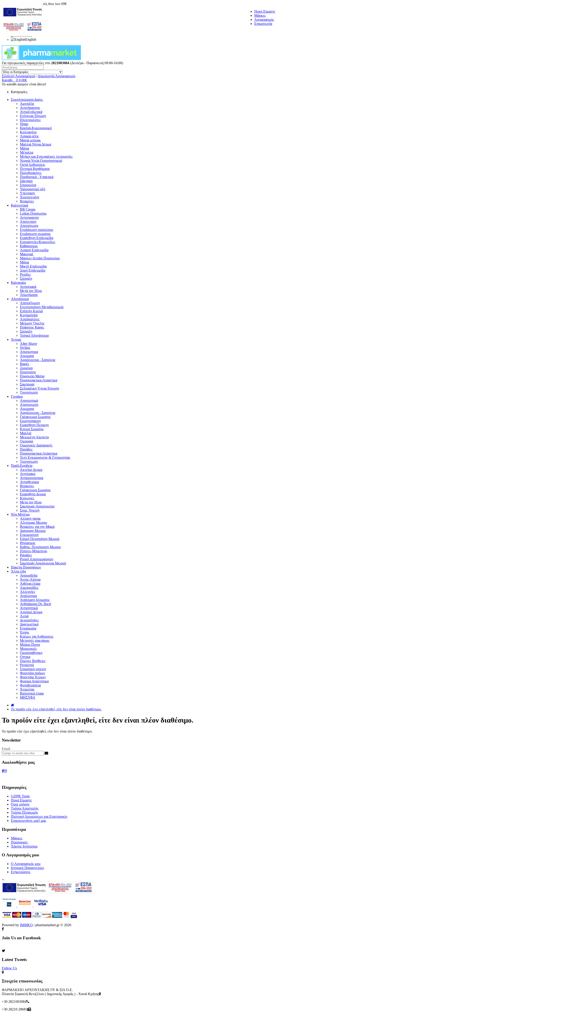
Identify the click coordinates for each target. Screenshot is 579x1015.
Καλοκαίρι (18, 282)
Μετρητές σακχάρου (34, 640)
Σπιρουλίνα (28, 185)
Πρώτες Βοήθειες (32, 661)
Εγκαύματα (28, 628)
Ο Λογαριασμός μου (25, 864)
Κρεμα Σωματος (32, 429)
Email (6, 749)
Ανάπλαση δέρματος (35, 600)
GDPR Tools (20, 796)
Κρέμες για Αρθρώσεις (36, 636)
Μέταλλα (26, 152)
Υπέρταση (27, 193)
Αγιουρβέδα (28, 575)
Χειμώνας (27, 689)
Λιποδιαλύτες (30, 319)
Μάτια (24, 148)
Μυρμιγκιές (28, 649)
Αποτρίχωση (29, 226)
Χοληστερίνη (29, 197)
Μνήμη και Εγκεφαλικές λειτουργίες (46, 156)
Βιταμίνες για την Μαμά (37, 527)
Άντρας (16, 339)
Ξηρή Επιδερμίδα (32, 270)
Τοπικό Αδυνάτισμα (34, 335)
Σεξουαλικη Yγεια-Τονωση (39, 388)
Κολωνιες (27, 498)
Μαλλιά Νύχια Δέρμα (35, 144)
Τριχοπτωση (29, 392)
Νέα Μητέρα (20, 514)
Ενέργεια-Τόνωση (33, 116)
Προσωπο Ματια (32, 376)
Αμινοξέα (27, 104)
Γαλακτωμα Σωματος (35, 417)
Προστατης (28, 372)
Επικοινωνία (263, 24)
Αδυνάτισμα (20, 299)
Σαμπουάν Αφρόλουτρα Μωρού (43, 563)
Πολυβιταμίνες (30, 173)
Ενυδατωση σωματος (35, 234)
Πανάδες (26, 449)
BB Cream (27, 209)
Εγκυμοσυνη (29, 535)
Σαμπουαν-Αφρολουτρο (37, 506)
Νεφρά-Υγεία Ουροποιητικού (41, 160)
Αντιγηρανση (29, 217)
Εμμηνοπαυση (30, 421)
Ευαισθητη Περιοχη (34, 425)
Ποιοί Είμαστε (264, 11)
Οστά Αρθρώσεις (32, 165)
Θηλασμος (27, 543)
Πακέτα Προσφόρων (26, 567)
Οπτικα (25, 657)
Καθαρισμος (29, 246)
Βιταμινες (27, 486)
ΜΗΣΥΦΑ (27, 697)
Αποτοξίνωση (30, 303)
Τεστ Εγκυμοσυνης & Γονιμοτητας (45, 457)
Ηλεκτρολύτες (30, 120)
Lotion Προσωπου (33, 213)
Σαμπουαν (27, 384)
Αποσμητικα (29, 352)
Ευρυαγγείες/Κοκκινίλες (37, 242)
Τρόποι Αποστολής (24, 808)
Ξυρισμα (26, 368)
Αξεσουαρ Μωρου (33, 522)
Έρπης (24, 632)
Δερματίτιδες (29, 620)
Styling (25, 348)
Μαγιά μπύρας (30, 140)
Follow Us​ (9, 968)
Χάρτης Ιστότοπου (24, 846)
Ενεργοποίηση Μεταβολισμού (42, 307)
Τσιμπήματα (29, 295)
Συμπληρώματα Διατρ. (27, 99)
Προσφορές (19, 842)
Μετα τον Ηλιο (31, 502)
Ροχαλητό (27, 665)
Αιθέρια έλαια (30, 583)
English (30, 39)
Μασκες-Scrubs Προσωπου (40, 258)
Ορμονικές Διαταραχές (36, 445)
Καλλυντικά (19, 205)
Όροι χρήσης (20, 804)
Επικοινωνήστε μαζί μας (28, 820)
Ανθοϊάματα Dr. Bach (35, 604)
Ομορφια (26, 441)
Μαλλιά (25, 433)
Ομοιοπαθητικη (31, 653)
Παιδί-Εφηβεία (21, 466)
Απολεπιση (28, 221)
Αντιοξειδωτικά (31, 112)
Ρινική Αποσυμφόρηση (36, 559)
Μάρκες (260, 15)
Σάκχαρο (26, 181)
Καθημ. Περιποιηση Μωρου (40, 547)
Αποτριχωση (29, 404)
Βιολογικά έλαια (32, 693)
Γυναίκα (17, 396)
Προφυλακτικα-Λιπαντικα (38, 380)
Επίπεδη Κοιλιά (31, 311)
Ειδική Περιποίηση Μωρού (39, 539)
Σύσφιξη (26, 278)
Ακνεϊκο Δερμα (31, 470)
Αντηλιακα (27, 474)
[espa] (22, 35)
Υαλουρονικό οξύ (32, 189)
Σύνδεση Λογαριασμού (18, 76)
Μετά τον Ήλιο (31, 291)
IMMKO (26, 925)
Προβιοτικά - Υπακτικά (36, 177)
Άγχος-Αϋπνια (30, 579)
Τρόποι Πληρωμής (24, 812)
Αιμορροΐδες (29, 588)
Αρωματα (27, 356)
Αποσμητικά (29, 400)
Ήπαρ (24, 124)
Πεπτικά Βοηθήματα (35, 169)
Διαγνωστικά (29, 624)
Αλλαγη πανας (30, 518)
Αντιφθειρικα (29, 482)
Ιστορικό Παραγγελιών (27, 868)
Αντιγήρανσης (30, 108)
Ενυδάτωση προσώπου (36, 230)
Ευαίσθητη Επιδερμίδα (36, 238)
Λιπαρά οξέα (29, 136)
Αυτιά (24, 616)
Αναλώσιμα (28, 596)
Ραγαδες (26, 555)
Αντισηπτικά (29, 608)
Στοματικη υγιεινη (33, 669)
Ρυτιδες (25, 274)
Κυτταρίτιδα (29, 315)
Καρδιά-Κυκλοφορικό (36, 128)
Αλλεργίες (27, 592)
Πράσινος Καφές (32, 327)
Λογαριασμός (264, 19)
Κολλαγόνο (28, 132)
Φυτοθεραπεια (30, 685)
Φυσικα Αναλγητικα (34, 681)
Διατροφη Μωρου (33, 531)
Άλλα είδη (18, 571)
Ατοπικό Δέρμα (31, 612)
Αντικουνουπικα (31, 478)
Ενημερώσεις (20, 872)
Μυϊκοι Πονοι (30, 644)
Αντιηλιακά (28, 287)
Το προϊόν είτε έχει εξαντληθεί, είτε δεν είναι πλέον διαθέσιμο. (56, 709)
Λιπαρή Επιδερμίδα (34, 250)
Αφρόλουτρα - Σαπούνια (37, 360)
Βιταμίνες (27, 201)
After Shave (28, 343)
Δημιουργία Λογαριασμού (56, 76)
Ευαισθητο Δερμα (33, 494)
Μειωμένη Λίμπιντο (34, 437)
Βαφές (24, 364)
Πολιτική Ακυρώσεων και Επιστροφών (39, 816)
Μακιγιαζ (26, 254)
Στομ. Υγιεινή (29, 510)
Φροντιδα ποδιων (32, 673)
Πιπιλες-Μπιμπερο (33, 551)
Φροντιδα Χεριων (33, 677)
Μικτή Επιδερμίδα (33, 266)
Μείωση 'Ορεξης (32, 323)
